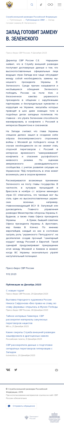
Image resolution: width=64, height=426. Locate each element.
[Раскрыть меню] (59, 4)
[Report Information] (41, 4)
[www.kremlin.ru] (31, 417)
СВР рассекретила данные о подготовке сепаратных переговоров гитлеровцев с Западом (29, 349)
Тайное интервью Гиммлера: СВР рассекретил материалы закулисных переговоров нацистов (26, 320)
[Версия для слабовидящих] (50, 4)
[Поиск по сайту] (31, 4)
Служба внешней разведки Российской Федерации (31, 17)
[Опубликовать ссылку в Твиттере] (15, 370)
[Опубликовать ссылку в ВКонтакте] (8, 370)
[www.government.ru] (54, 417)
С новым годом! (15, 290)
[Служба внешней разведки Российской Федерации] (9, 4)
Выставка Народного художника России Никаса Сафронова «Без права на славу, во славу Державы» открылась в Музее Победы (32, 303)
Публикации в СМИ (35, 20)
